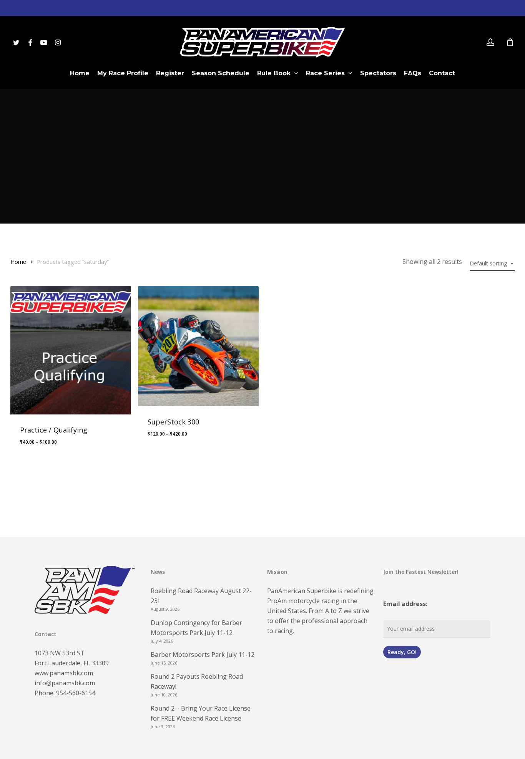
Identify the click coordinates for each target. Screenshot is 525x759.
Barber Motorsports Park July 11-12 (202, 654)
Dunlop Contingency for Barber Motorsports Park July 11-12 (196, 627)
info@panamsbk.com (65, 683)
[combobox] (492, 263)
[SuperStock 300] (198, 346)
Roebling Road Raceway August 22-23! (201, 596)
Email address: (405, 604)
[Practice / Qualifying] (70, 350)
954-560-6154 (75, 693)
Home (18, 261)
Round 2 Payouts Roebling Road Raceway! (197, 681)
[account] (490, 42)
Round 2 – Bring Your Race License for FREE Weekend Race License (201, 713)
